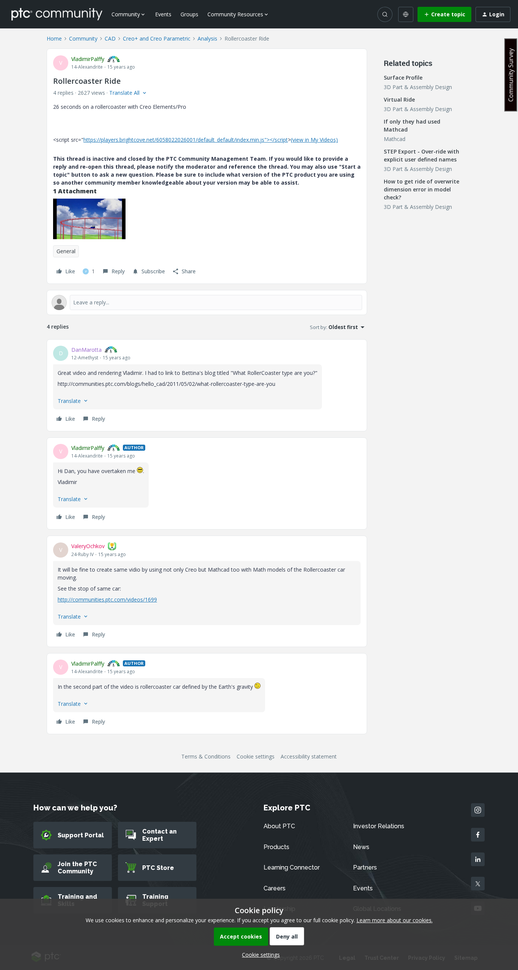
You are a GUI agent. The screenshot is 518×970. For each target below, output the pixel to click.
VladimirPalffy (87, 59)
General (66, 251)
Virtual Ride (399, 99)
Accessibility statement (309, 756)
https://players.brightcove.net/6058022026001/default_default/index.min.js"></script (185, 139)
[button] (444, 14)
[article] (207, 385)
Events (163, 14)
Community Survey (511, 75)
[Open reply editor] (207, 302)
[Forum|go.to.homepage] (56, 14)
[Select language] (405, 14)
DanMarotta (86, 349)
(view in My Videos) (314, 139)
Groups (189, 14)
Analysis (207, 38)
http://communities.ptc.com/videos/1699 (107, 599)
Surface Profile (403, 77)
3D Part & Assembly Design (418, 87)
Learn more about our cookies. (394, 920)
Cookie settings (256, 756)
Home (54, 38)
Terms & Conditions (206, 756)
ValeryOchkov (88, 546)
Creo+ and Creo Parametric (156, 38)
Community (83, 38)
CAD (110, 38)
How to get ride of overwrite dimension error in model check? (421, 189)
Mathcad (394, 139)
